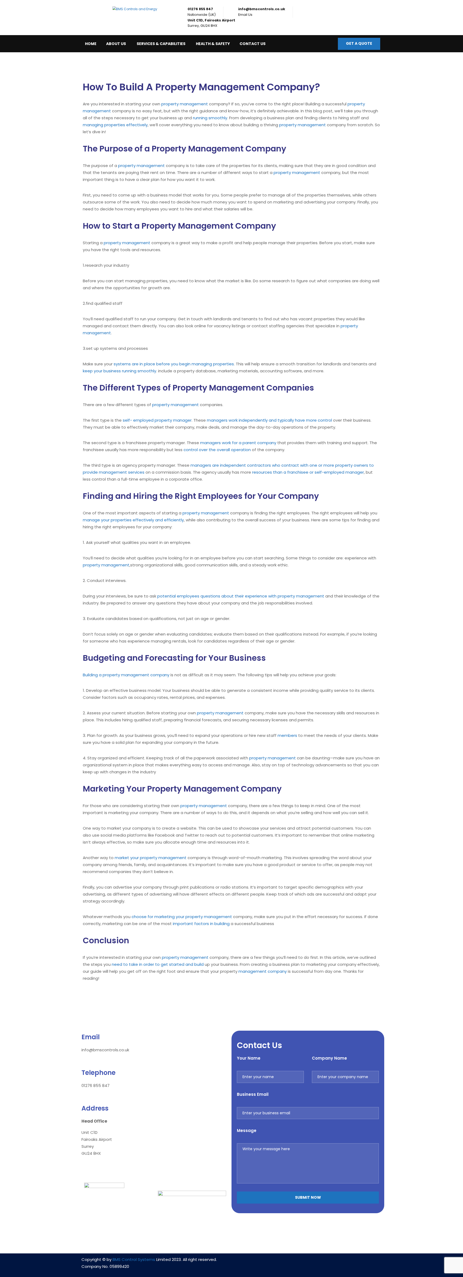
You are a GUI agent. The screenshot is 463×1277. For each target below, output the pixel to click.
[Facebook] (308, 1262)
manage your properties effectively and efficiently (133, 520)
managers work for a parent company (238, 443)
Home (90, 43)
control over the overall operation (217, 449)
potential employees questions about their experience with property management (240, 596)
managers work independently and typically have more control (269, 420)
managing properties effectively (115, 125)
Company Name (329, 1058)
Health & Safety (213, 43)
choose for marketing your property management (182, 916)
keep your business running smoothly (119, 371)
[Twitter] (323, 1262)
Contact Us (253, 43)
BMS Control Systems (134, 1259)
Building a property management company (126, 675)
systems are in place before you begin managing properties (174, 364)
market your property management (150, 857)
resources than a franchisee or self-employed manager (308, 472)
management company (262, 971)
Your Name (248, 1058)
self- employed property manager (157, 420)
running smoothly (210, 118)
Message (246, 1130)
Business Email (252, 1094)
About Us (116, 43)
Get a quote (359, 43)
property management (184, 104)
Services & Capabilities (161, 43)
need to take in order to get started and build (158, 964)
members (287, 735)
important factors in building (201, 923)
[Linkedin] (292, 1262)
